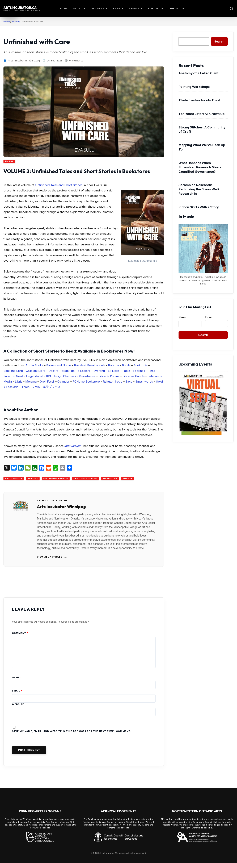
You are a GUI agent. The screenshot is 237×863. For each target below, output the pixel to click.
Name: (183, 317)
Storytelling (110, 478)
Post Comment (29, 750)
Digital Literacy (13, 478)
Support (154, 8)
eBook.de (68, 370)
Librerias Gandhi (133, 376)
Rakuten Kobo (112, 381)
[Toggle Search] (231, 9)
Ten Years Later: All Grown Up (202, 114)
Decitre (53, 370)
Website (18, 704)
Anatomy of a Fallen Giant (198, 73)
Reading (16, 21)
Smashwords (144, 381)
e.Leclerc (84, 370)
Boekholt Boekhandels (89, 365)
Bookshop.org (13, 370)
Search (219, 41)
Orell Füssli (47, 381)
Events (134, 8)
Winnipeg (127, 478)
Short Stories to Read (85, 478)
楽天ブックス (52, 387)
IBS (48, 376)
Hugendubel (34, 376)
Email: (209, 317)
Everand (99, 370)
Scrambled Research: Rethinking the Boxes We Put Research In (201, 189)
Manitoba (33, 478)
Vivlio (36, 387)
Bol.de (126, 365)
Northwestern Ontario (55, 478)
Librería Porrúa (109, 376)
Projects (97, 8)
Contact (174, 8)
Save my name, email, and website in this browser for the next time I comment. (71, 731)
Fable (126, 370)
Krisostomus (87, 376)
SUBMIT (203, 334)
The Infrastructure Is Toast (199, 100)
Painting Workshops (194, 87)
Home (64, 8)
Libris (18, 381)
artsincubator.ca (20, 7)
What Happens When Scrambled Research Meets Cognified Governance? (200, 167)
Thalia (25, 387)
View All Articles (52, 557)
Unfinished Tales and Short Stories (58, 185)
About (77, 8)
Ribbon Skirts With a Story (199, 207)
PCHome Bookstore (86, 381)
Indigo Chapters (65, 376)
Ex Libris (113, 370)
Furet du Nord (13, 376)
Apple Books (34, 365)
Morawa (31, 381)
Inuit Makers (73, 446)
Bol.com (113, 365)
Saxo (128, 381)
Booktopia (140, 365)
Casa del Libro (35, 370)
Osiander (63, 381)
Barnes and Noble (58, 365)
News (116, 8)
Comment (20, 633)
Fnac (152, 370)
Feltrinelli (139, 370)
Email (17, 690)
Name (17, 677)
